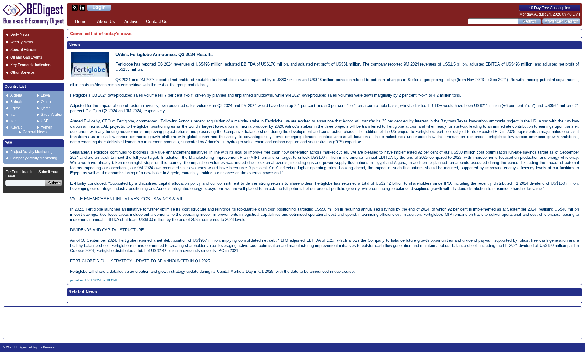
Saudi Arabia (51, 114)
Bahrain (16, 102)
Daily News (19, 34)
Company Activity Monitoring (33, 158)
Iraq (13, 121)
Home (81, 21)
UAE (44, 121)
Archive (131, 21)
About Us (106, 21)
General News (35, 132)
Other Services (22, 72)
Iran (13, 114)
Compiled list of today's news (101, 33)
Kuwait (16, 127)
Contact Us (156, 21)
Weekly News (21, 42)
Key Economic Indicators (30, 65)
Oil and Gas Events (26, 57)
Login (99, 7)
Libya (45, 95)
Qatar (45, 108)
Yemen (46, 127)
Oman (46, 102)
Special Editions (23, 50)
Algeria (16, 95)
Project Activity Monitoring (31, 152)
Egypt (15, 108)
